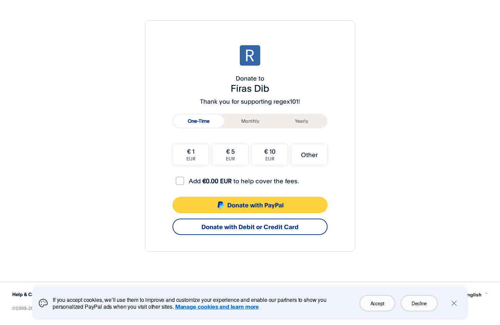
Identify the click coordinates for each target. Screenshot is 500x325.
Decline (419, 303)
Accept (377, 303)
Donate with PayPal (255, 205)
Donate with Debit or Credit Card (250, 226)
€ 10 (270, 154)
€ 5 (230, 154)
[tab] (198, 121)
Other (309, 154)
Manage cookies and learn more (217, 306)
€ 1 (191, 154)
